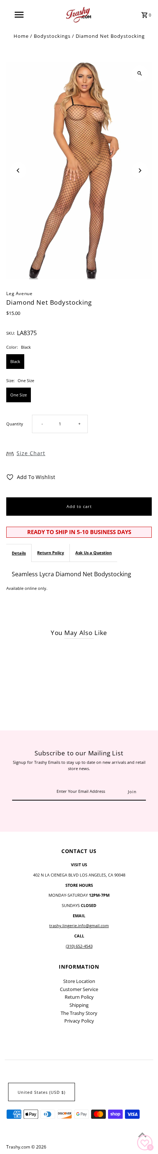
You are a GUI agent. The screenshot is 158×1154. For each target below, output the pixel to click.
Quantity (14, 424)
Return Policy (50, 552)
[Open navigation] (20, 15)
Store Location (79, 981)
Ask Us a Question (93, 552)
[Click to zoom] (140, 73)
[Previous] (18, 170)
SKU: (10, 333)
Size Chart (31, 453)
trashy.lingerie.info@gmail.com (79, 925)
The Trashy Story (79, 1013)
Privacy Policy (79, 1020)
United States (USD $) (41, 1092)
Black (15, 361)
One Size (18, 395)
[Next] (140, 170)
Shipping (79, 1005)
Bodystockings (52, 36)
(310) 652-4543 (79, 946)
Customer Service (79, 989)
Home (21, 36)
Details (19, 553)
